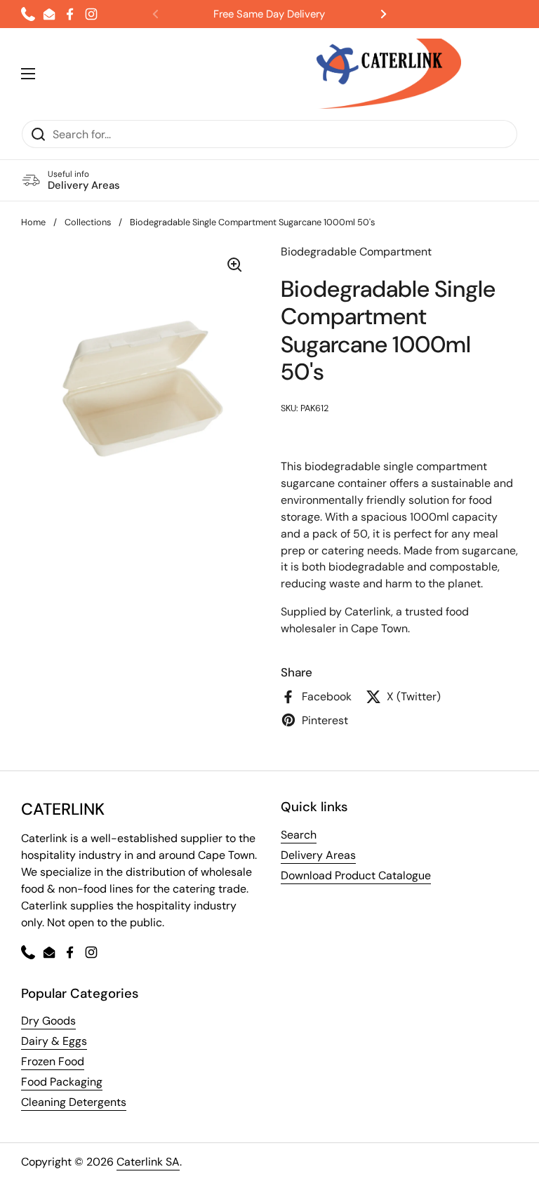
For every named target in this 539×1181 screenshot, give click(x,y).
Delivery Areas (318, 855)
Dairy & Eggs (54, 1041)
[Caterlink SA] (389, 74)
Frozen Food (52, 1061)
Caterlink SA (148, 1161)
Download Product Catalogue (356, 875)
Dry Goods (48, 1020)
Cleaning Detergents (73, 1102)
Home (33, 222)
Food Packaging (61, 1081)
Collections (88, 222)
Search (299, 834)
